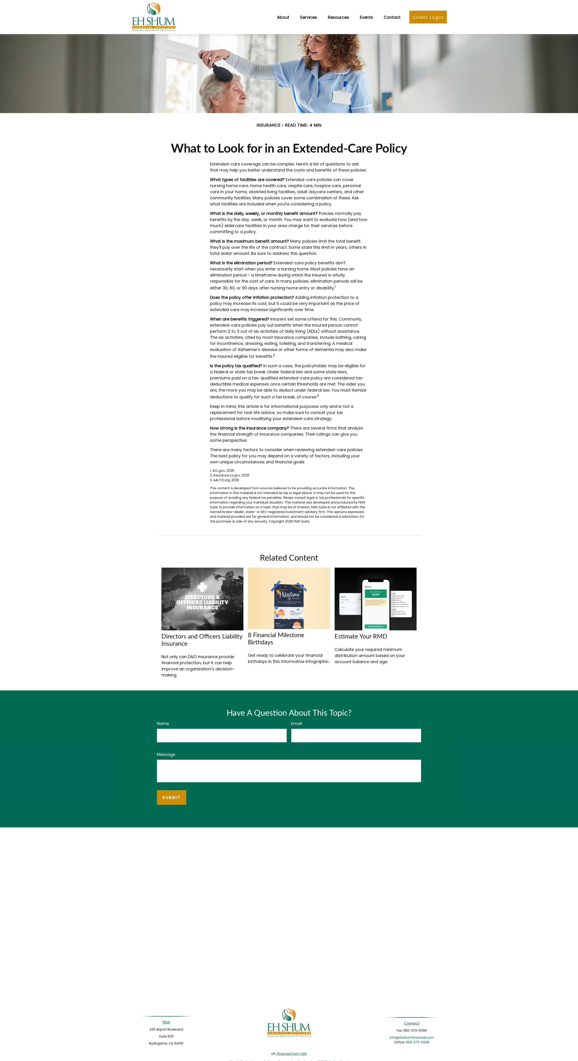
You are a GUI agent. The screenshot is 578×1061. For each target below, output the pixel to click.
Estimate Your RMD (361, 637)
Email (296, 723)
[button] (283, 17)
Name (163, 723)
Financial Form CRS (292, 1054)
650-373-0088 (417, 1042)
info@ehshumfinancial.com (412, 1037)
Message (166, 754)
